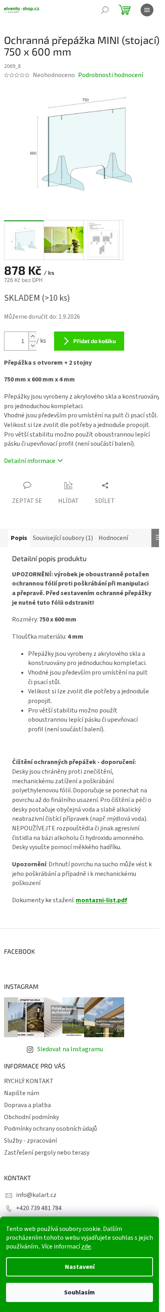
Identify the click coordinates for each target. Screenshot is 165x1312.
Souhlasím (79, 1292)
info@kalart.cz (36, 1195)
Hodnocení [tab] (113, 538)
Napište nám (21, 1093)
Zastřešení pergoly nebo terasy (46, 1152)
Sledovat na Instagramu (70, 1049)
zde (86, 1246)
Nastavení (80, 1266)
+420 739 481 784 (39, 1208)
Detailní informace (29, 461)
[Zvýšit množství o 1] (32, 336)
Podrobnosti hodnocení (110, 75)
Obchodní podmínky (31, 1117)
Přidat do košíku (94, 340)
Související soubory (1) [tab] (63, 538)
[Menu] (147, 10)
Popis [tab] (19, 538)
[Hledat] (105, 10)
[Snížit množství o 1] (32, 345)
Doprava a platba (27, 1105)
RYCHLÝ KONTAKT (29, 1081)
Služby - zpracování (30, 1140)
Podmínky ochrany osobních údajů (50, 1128)
